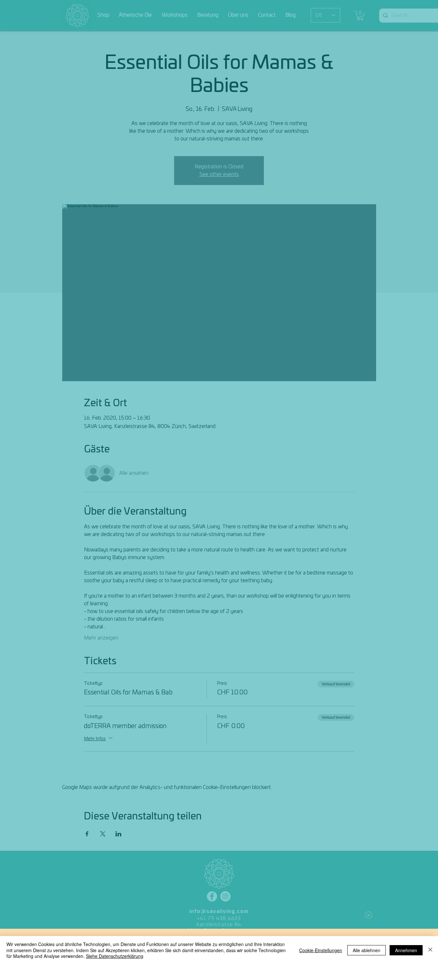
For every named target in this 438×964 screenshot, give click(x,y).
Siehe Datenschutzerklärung (114, 956)
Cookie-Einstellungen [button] (320, 950)
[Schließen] (430, 950)
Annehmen (406, 950)
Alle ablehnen (366, 950)
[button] (369, 915)
